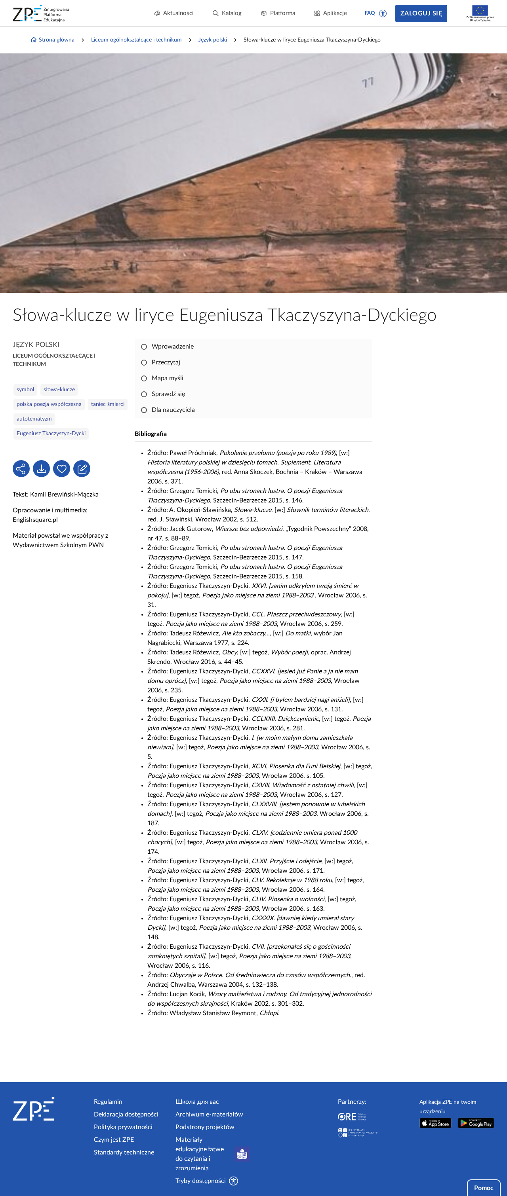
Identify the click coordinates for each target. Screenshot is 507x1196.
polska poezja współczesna (49, 404)
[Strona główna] (50, 1109)
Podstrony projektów (204, 1127)
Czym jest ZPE (114, 1140)
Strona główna (56, 40)
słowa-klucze (59, 389)
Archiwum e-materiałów (209, 1114)
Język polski (212, 40)
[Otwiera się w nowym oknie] (435, 1123)
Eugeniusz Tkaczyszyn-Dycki (51, 433)
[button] (383, 13)
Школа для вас (197, 1102)
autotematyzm (34, 419)
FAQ (370, 13)
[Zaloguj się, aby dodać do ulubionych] (61, 468)
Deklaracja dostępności (126, 1114)
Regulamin (108, 1102)
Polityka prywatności (123, 1127)
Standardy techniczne (124, 1152)
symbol (25, 389)
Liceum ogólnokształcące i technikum (136, 40)
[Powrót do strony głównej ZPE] (41, 13)
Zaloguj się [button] (421, 13)
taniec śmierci (107, 404)
